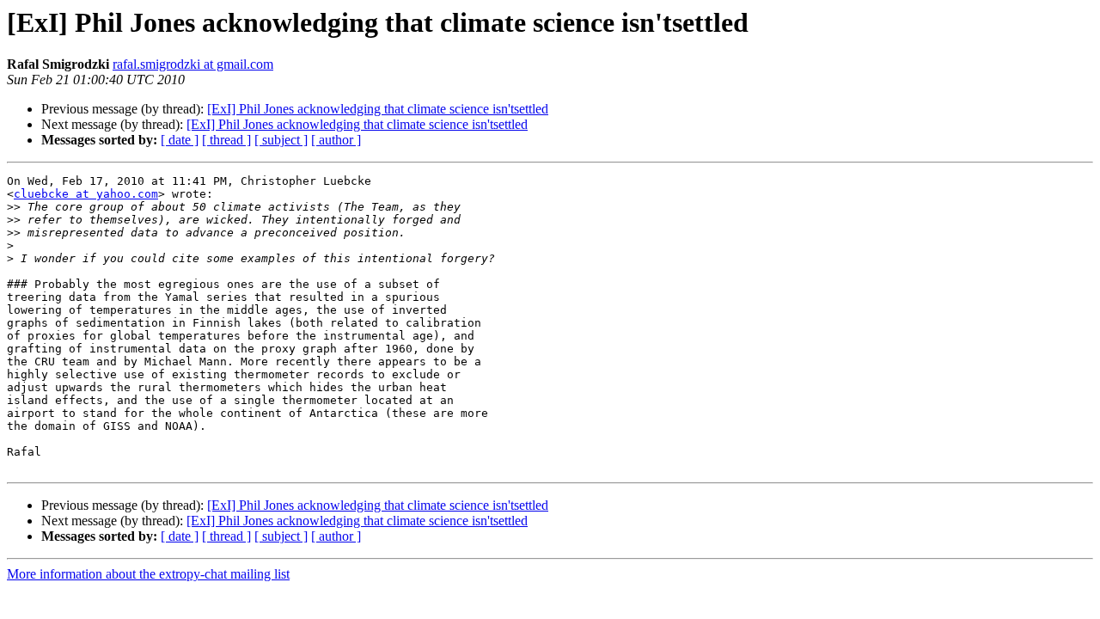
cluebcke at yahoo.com (86, 193)
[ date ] (180, 139)
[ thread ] (226, 139)
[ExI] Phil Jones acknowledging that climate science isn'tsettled (377, 108)
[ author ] (336, 139)
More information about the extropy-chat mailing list (148, 574)
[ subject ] (281, 139)
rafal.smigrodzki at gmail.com (193, 64)
